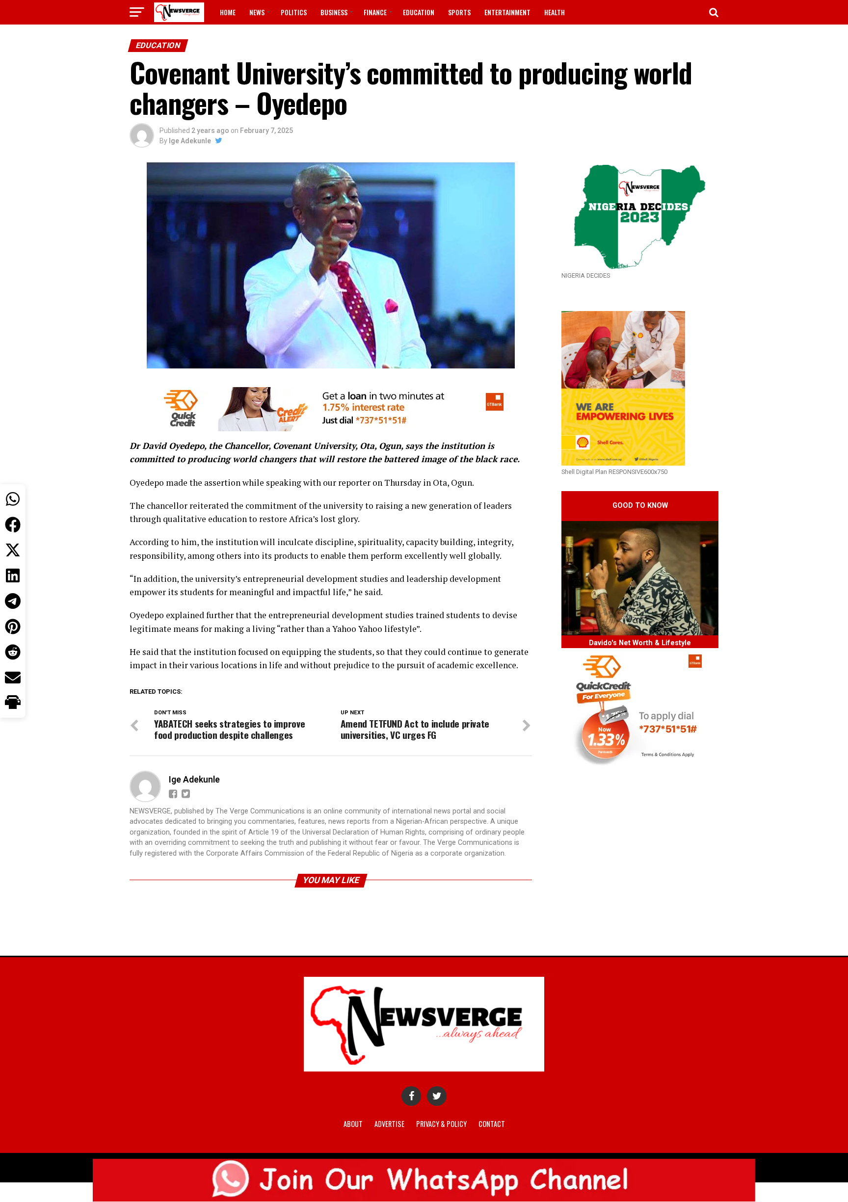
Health (554, 12)
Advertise (389, 1124)
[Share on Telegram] (13, 601)
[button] (13, 703)
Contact (491, 1124)
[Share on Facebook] (13, 524)
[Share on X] (13, 550)
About (353, 1124)
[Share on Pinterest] (13, 626)
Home (228, 12)
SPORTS (459, 12)
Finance (375, 12)
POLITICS (294, 12)
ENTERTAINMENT (507, 12)
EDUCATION (418, 12)
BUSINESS (333, 12)
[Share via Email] (13, 677)
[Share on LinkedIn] (13, 575)
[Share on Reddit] (13, 652)
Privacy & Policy (441, 1124)
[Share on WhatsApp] (13, 499)
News (257, 12)
